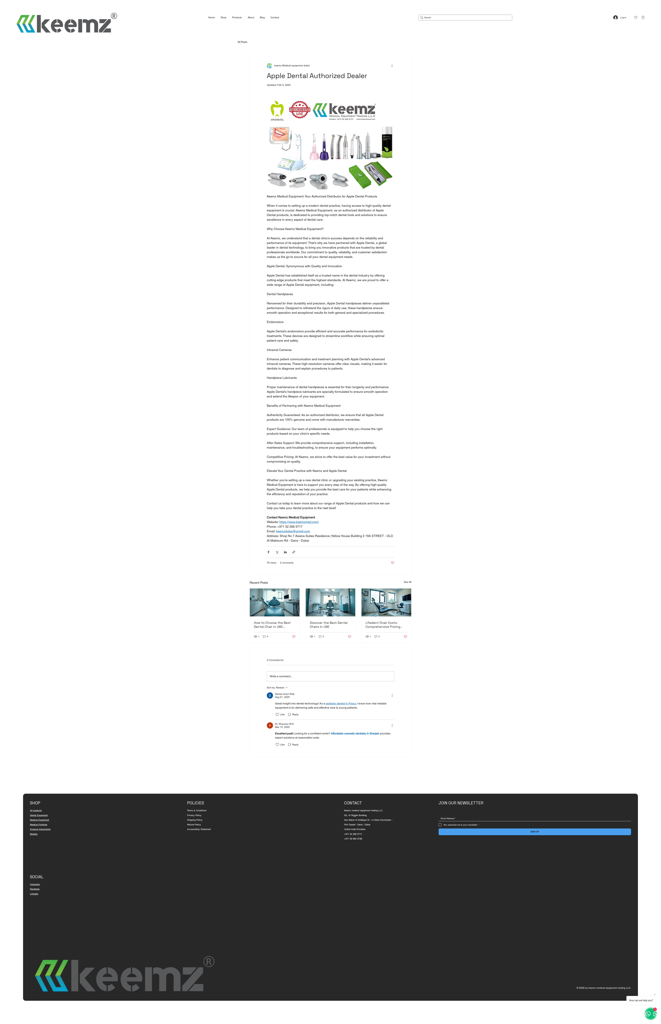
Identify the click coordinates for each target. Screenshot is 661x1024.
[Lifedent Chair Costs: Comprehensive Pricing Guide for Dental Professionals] (386, 602)
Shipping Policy (194, 820)
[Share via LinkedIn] (285, 552)
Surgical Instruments (40, 829)
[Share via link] (293, 552)
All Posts (242, 41)
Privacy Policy (194, 815)
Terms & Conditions (197, 810)
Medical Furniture (38, 824)
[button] (643, 17)
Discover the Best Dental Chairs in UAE (329, 625)
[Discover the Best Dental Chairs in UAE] (330, 602)
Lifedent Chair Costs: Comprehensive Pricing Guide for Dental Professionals (383, 625)
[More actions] (392, 66)
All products (36, 810)
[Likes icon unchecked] (277, 715)
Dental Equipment (39, 815)
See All (407, 582)
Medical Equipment (39, 820)
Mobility (34, 834)
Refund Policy (194, 824)
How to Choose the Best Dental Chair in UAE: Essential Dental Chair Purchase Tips (272, 625)
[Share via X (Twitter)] (277, 552)
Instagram (35, 884)
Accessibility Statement (199, 829)
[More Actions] (392, 695)
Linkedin (34, 894)
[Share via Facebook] (268, 552)
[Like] (636, 17)
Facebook (35, 889)
